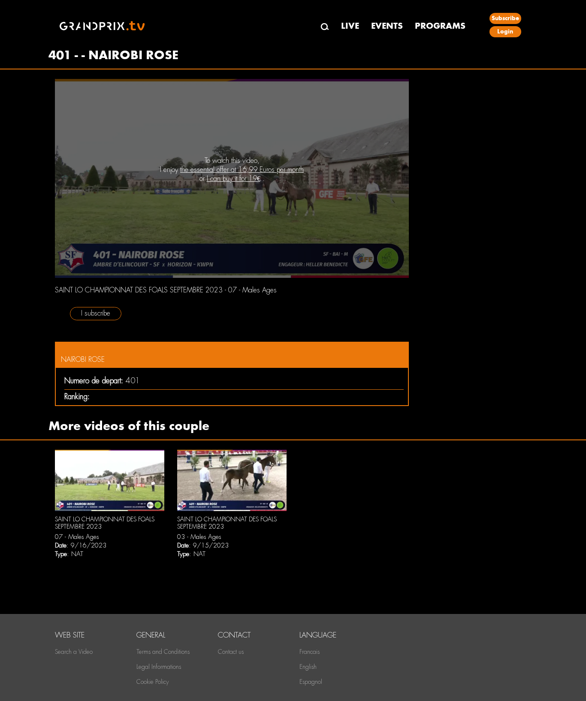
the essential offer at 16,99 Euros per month (242, 169)
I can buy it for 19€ (233, 178)
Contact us (231, 652)
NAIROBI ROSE (83, 359)
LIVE (350, 26)
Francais (309, 652)
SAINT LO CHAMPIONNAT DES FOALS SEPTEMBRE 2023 (104, 523)
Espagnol (310, 682)
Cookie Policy (152, 682)
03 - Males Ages (199, 537)
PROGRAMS (440, 26)
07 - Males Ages (77, 537)
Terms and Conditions (163, 652)
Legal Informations (158, 667)
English (308, 667)
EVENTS (387, 26)
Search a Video (74, 652)
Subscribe (505, 18)
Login (505, 31)
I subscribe (95, 313)
